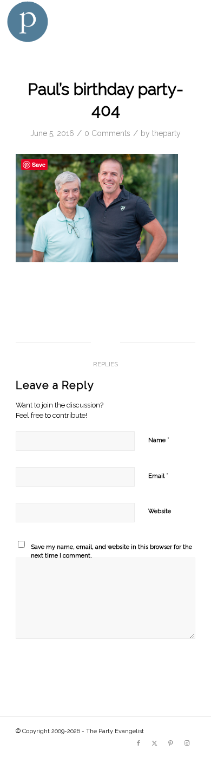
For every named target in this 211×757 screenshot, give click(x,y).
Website (159, 511)
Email (158, 475)
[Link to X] (155, 743)
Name (158, 440)
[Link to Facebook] (138, 743)
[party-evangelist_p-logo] (85, 21)
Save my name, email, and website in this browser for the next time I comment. (111, 552)
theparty (166, 133)
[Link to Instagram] (187, 743)
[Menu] (191, 21)
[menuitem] (191, 21)
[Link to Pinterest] (171, 743)
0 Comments (107, 133)
